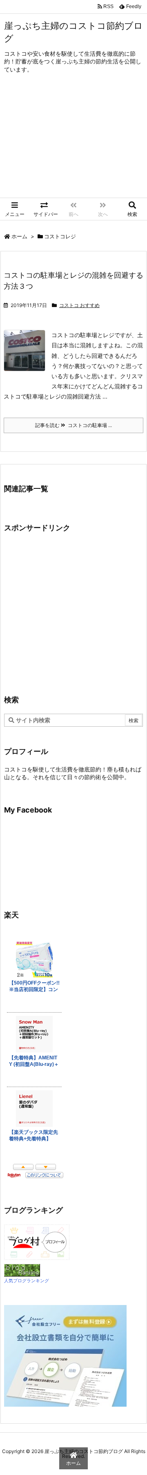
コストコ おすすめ (79, 305)
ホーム (19, 236)
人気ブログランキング (26, 1280)
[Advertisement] (73, 141)
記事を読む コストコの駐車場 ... (73, 425)
